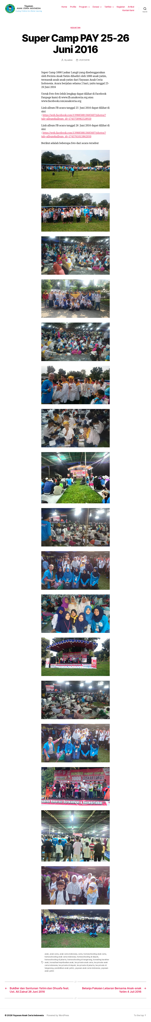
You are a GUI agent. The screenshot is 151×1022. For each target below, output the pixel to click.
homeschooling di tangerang (79, 959)
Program (83, 7)
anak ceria (54, 954)
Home (64, 7)
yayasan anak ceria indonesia (87, 968)
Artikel (131, 7)
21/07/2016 (84, 60)
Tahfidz (107, 7)
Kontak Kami (128, 10)
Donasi (96, 7)
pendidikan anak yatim (64, 968)
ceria (80, 954)
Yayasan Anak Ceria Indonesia (28, 1015)
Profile (73, 7)
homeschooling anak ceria (95, 954)
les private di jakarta (85, 965)
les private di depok (67, 965)
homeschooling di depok (87, 957)
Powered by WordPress (58, 1015)
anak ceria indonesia (68, 954)
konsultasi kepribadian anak (62, 962)
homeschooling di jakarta (55, 959)
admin (70, 60)
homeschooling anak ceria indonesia (60, 957)
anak (47, 954)
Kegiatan (121, 7)
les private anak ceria (84, 962)
